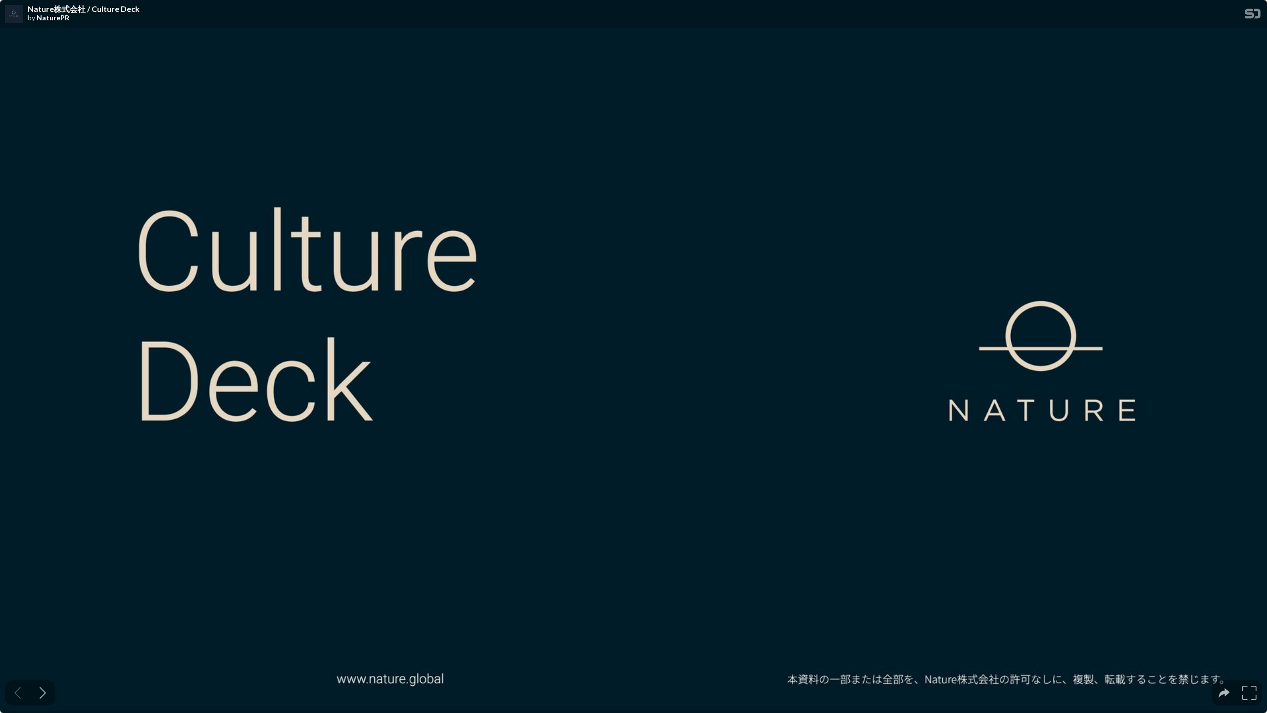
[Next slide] (43, 693)
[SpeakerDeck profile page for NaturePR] (14, 14)
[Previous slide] (17, 693)
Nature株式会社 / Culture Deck (84, 9)
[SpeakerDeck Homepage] (1253, 15)
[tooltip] (1224, 693)
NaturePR (53, 17)
